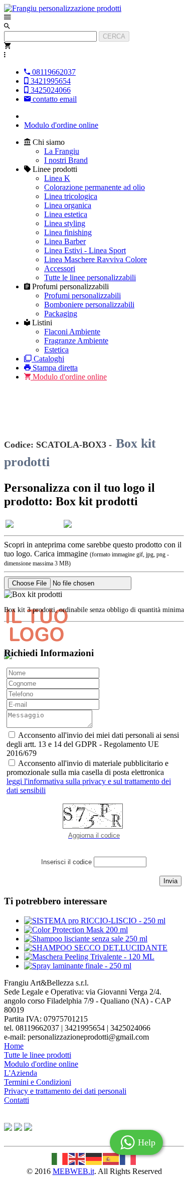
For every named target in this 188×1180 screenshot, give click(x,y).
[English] (77, 1157)
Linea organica (67, 205)
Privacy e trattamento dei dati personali (65, 1091)
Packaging (60, 313)
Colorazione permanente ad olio (94, 187)
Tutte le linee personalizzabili (90, 277)
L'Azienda (20, 1073)
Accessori (59, 268)
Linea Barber (65, 241)
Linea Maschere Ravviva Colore (95, 259)
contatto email (54, 99)
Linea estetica (65, 214)
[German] (94, 1157)
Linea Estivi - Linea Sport (85, 250)
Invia (170, 881)
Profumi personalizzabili (82, 295)
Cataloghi (49, 358)
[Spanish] (111, 1157)
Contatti (16, 1100)
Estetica (56, 349)
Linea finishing (68, 232)
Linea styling (64, 223)
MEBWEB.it (73, 1171)
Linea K (57, 178)
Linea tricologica (70, 196)
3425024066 (50, 90)
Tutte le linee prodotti (37, 1055)
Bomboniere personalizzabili (89, 304)
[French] (128, 1157)
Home (14, 1046)
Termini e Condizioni (37, 1082)
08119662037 (53, 72)
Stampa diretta (55, 367)
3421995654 (50, 81)
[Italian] (60, 1157)
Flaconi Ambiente (72, 331)
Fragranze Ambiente (76, 340)
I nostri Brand (66, 160)
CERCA (114, 36)
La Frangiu (61, 151)
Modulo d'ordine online (61, 125)
